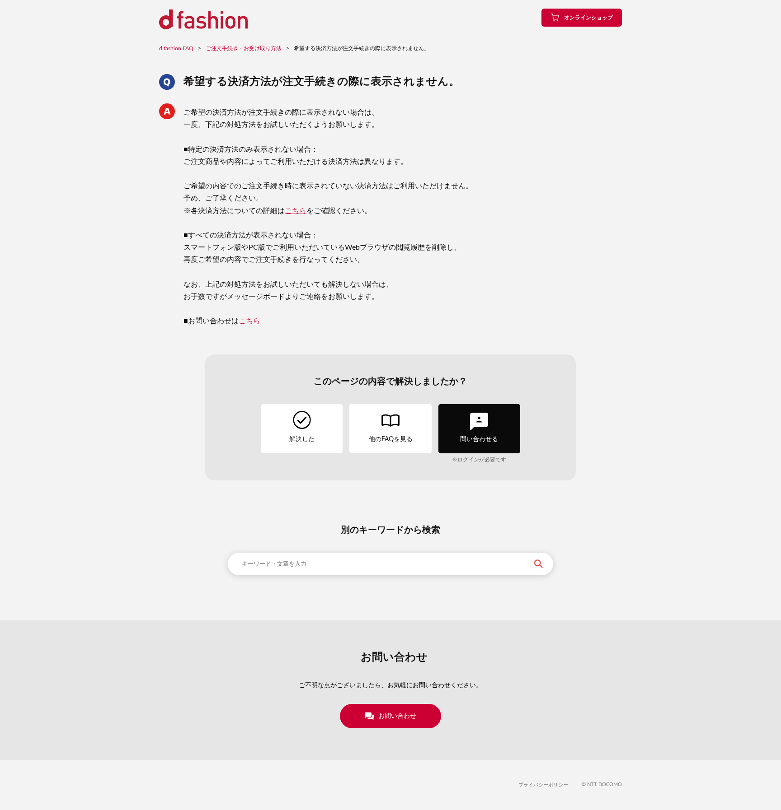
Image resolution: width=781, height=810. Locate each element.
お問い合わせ (397, 716)
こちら (295, 210)
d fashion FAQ (176, 48)
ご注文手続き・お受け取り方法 (244, 48)
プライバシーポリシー (543, 784)
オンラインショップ (588, 17)
